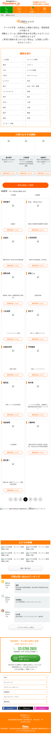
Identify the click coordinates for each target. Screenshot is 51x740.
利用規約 (7, 692)
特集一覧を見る (25, 568)
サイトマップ (8, 682)
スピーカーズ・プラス (11, 697)
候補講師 (31, 10)
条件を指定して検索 (25, 185)
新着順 (37, 195)
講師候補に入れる (9, 173)
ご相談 (19, 12)
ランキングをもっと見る (25, 627)
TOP (2, 15)
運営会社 (7, 702)
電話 (6, 12)
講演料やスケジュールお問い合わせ (27, 658)
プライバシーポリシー (11, 687)
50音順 (13, 195)
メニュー (44, 12)
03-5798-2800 (27, 648)
